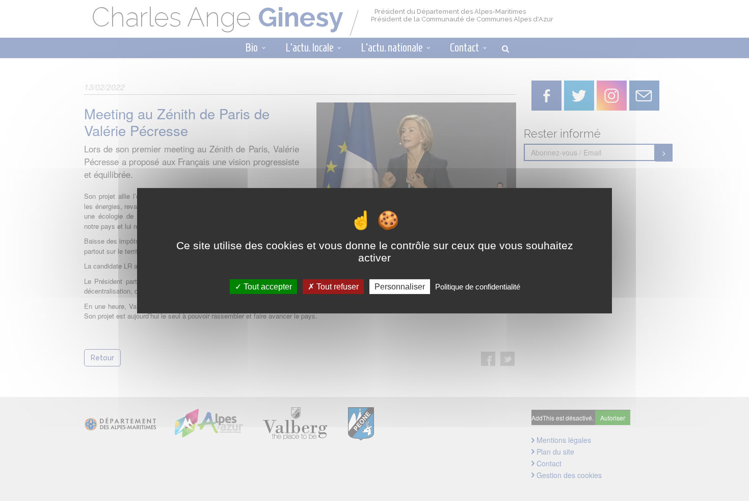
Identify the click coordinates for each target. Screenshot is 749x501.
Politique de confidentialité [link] (477, 286)
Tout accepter (267, 286)
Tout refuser (336, 286)
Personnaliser (399, 286)
